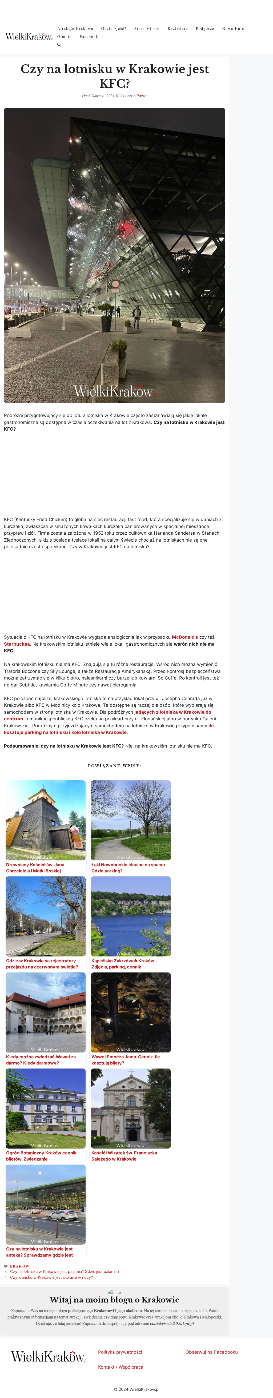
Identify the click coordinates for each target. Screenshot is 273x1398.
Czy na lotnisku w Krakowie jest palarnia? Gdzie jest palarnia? (64, 1271)
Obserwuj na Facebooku (212, 1352)
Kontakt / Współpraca (120, 1367)
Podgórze (205, 28)
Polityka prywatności (120, 1352)
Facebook (89, 36)
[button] (59, 45)
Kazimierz (178, 28)
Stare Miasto (147, 28)
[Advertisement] (114, 476)
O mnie (64, 36)
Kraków (20, 1266)
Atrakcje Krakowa (75, 28)
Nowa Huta (233, 28)
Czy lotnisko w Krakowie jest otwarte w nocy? (51, 1277)
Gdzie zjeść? (113, 28)
